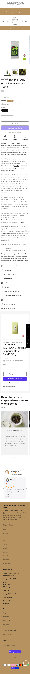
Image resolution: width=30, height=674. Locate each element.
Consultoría (6, 555)
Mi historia (6, 616)
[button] (3, 21)
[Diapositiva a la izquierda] (2, 72)
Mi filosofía (6, 620)
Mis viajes (6, 624)
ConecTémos (7, 634)
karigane (4, 170)
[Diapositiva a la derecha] (28, 72)
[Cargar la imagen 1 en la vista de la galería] (7, 72)
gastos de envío (16, 103)
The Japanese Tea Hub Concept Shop (17, 670)
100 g (5, 110)
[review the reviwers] (6, 484)
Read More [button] (9, 496)
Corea (5, 548)
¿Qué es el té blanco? (13, 431)
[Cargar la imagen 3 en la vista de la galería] (22, 72)
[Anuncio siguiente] (27, 4)
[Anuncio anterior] (3, 4)
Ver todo (3, 407)
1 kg (13, 110)
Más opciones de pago (15, 382)
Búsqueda (6, 533)
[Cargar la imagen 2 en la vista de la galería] (15, 72)
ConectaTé (6, 563)
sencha (16, 166)
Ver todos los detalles (9, 386)
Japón (5, 544)
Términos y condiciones (10, 645)
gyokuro (17, 168)
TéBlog (5, 540)
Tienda (5, 537)
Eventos (5, 552)
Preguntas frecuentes (9, 613)
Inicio (4, 529)
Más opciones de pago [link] (15, 132)
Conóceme (6, 559)
